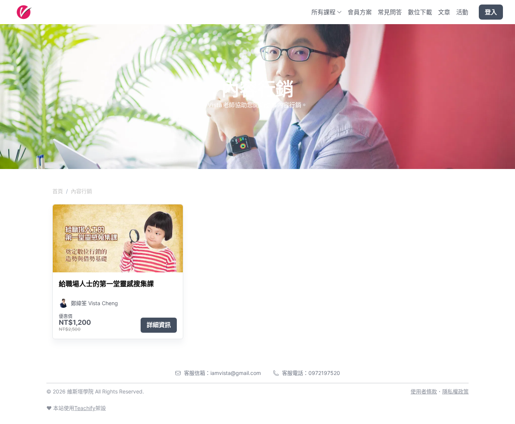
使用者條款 (424, 391)
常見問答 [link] (390, 12)
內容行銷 (81, 191)
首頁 (57, 191)
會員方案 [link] (360, 12)
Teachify (84, 408)
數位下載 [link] (420, 12)
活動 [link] (462, 12)
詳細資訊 (159, 325)
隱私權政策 (455, 391)
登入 (491, 12)
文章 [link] (444, 12)
